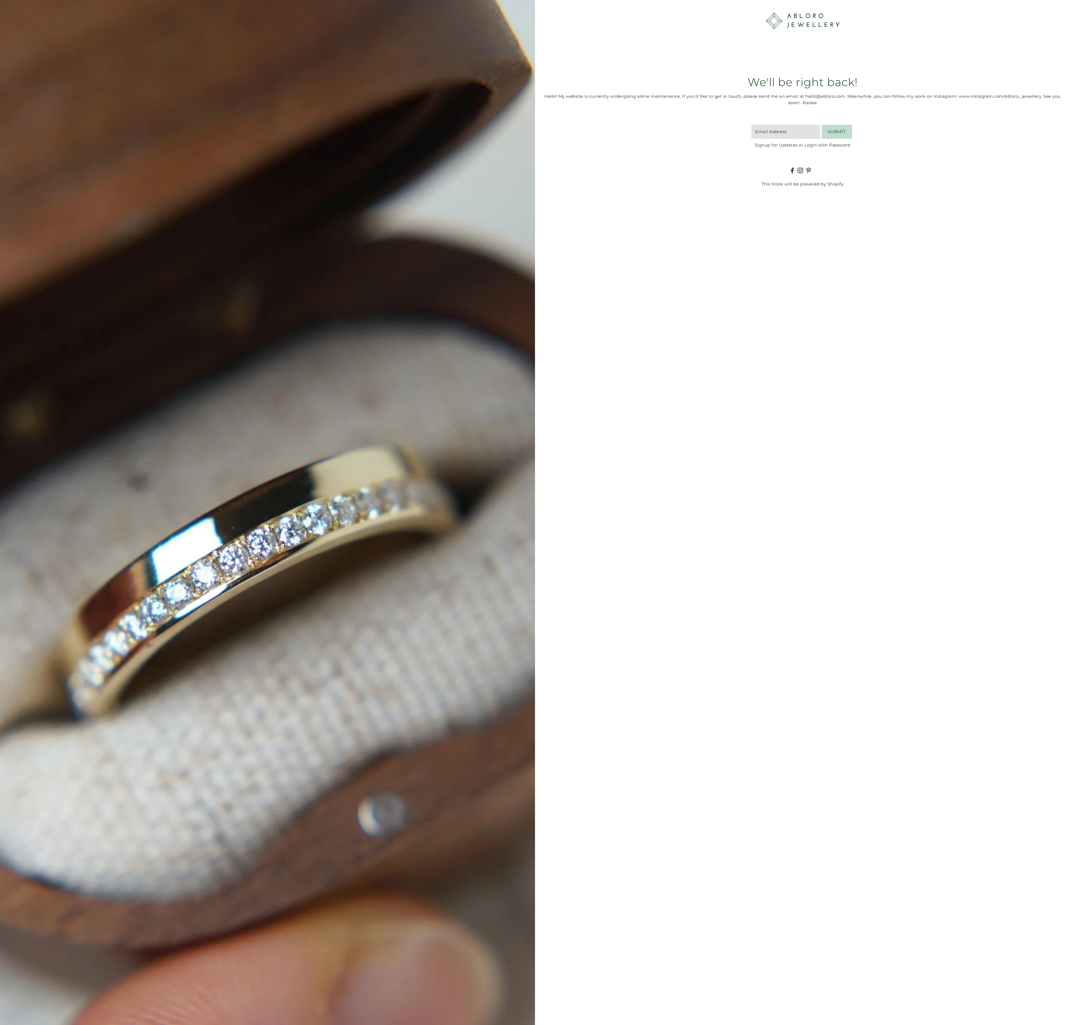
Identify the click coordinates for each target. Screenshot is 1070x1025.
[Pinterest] (808, 170)
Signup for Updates (776, 145)
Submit (837, 131)
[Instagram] (800, 170)
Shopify (835, 184)
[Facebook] (792, 170)
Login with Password (827, 145)
